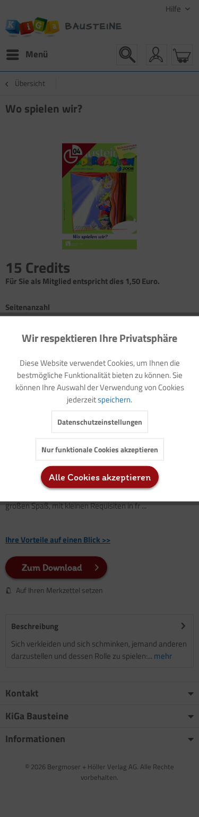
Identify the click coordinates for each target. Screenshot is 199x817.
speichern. (115, 399)
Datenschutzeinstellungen (99, 421)
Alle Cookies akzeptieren (100, 477)
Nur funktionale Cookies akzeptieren (99, 448)
